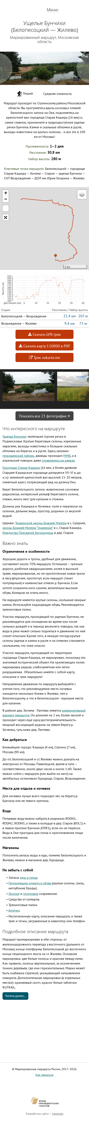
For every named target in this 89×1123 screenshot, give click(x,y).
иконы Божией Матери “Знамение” (27, 528)
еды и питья (28, 877)
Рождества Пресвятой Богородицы (27, 533)
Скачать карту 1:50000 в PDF (46, 346)
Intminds (57, 1114)
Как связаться (44, 1075)
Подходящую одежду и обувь (29, 883)
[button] (55, 257)
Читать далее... (15, 996)
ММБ (67, 456)
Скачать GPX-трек (46, 334)
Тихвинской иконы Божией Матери (41, 523)
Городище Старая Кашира (21, 468)
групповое (30, 894)
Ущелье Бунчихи (14, 436)
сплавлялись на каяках (58, 460)
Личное (13, 894)
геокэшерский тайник (18, 456)
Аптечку (13, 910)
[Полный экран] (5, 208)
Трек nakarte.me (46, 357)
